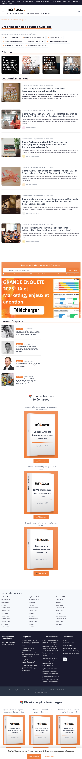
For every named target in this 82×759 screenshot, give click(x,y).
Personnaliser (49, 757)
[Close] (62, 374)
